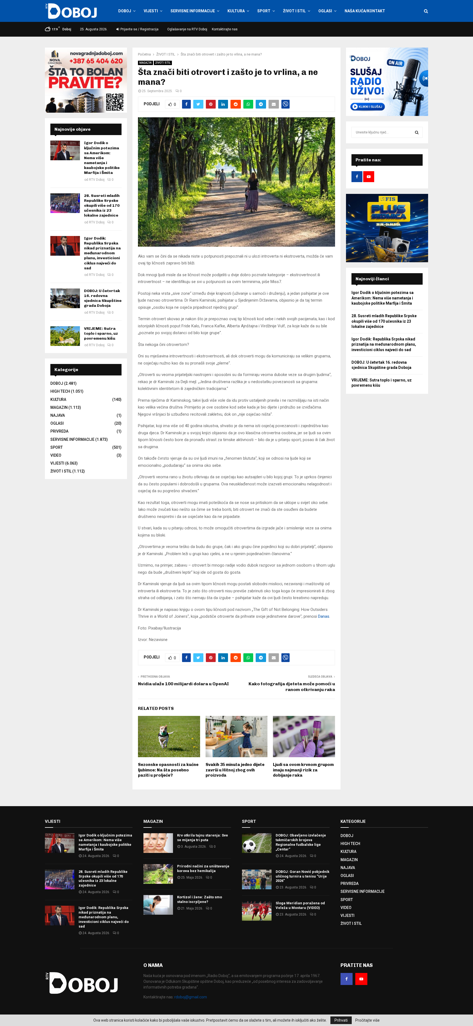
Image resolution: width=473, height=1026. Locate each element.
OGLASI (325, 11)
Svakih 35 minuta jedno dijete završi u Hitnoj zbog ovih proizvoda (235, 770)
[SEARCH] (417, 132)
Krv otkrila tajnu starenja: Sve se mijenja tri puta (202, 837)
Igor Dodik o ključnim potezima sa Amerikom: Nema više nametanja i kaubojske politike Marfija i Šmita (102, 158)
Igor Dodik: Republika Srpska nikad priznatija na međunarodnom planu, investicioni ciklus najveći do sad (102, 253)
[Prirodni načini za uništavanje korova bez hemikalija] (158, 874)
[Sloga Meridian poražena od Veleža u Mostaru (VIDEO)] (257, 911)
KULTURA (236, 11)
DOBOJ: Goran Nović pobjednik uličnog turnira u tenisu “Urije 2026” (302, 876)
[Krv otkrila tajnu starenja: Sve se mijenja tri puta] (158, 843)
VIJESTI (151, 11)
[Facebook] (347, 979)
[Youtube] (361, 979)
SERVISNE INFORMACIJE (193, 11)
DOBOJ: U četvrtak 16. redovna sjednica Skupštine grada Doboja (103, 298)
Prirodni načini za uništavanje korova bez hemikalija (203, 868)
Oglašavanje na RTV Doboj (187, 29)
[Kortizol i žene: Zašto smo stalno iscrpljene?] (158, 905)
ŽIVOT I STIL (294, 11)
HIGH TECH (60, 391)
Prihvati (341, 1020)
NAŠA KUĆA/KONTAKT (365, 11)
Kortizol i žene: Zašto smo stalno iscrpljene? (199, 899)
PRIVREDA (59, 431)
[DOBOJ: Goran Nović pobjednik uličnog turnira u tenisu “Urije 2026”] (257, 879)
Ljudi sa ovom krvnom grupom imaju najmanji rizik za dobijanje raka (303, 770)
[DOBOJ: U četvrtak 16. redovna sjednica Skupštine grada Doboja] (65, 298)
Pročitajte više (367, 1020)
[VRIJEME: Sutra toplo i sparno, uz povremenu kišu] (65, 336)
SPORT (263, 11)
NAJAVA (57, 415)
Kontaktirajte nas (225, 29)
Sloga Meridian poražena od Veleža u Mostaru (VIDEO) (300, 905)
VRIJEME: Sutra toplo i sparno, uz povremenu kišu (101, 333)
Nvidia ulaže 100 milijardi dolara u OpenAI (183, 683)
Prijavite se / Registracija (139, 29)
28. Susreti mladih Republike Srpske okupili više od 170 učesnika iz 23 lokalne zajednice (102, 205)
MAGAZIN (145, 62)
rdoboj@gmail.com (190, 997)
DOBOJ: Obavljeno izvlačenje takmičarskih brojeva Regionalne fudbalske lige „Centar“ (301, 842)
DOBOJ (124, 11)
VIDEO (55, 455)
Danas (323, 616)
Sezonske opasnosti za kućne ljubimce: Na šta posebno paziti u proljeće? (168, 770)
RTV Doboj (97, 180)
